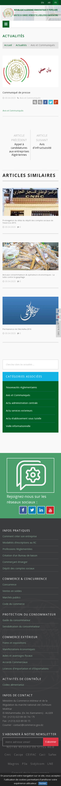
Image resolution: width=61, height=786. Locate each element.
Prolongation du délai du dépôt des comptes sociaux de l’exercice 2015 (28, 221)
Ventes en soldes (12, 591)
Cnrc (8, 754)
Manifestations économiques (19, 649)
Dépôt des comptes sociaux (18, 568)
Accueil (8, 45)
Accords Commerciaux (15, 662)
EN (42, 2)
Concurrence (9, 584)
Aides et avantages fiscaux (18, 655)
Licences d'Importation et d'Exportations (26, 668)
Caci (42, 754)
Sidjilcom (37, 764)
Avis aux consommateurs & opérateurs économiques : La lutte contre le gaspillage (29, 275)
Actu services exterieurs (19, 410)
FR (55, 2)
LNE (50, 764)
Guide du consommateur (16, 620)
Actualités (21, 45)
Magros (13, 764)
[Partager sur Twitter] (50, 102)
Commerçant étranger (15, 562)
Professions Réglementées (17, 549)
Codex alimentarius (13, 684)
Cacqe (18, 754)
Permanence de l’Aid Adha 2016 (17, 329)
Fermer (42, 783)
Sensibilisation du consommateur (21, 626)
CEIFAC (31, 754)
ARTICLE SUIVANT (42, 142)
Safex (52, 754)
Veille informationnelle (18, 426)
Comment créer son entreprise (20, 536)
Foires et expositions (14, 642)
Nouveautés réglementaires (21, 387)
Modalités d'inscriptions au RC (19, 542)
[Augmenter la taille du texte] (35, 102)
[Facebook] (58, 311)
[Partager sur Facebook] (45, 102)
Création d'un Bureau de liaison (20, 555)
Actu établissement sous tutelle (23, 418)
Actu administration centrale (22, 403)
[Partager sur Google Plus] (56, 102)
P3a (25, 764)
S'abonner (50, 741)
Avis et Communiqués (30, 98)
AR (49, 2)
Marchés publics (12, 597)
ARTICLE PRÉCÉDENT (19, 145)
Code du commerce (14, 603)
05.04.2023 (10, 98)
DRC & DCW (58, 329)
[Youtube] (58, 316)
